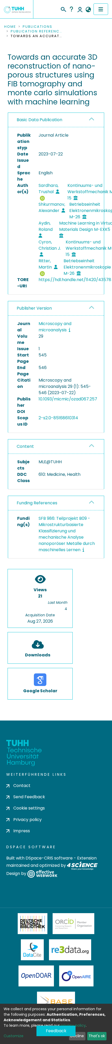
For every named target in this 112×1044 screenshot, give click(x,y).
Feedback (56, 1031)
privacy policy (73, 1025)
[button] (88, 10)
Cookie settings (29, 808)
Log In (80, 9)
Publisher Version (34, 308)
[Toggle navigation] (101, 9)
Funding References (37, 503)
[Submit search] (63, 8)
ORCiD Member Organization (73, 923)
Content (25, 446)
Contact (21, 786)
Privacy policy (27, 820)
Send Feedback (29, 797)
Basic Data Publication (39, 120)
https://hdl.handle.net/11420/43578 (75, 280)
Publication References (37, 31)
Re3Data (70, 950)
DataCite (32, 950)
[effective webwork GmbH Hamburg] (42, 873)
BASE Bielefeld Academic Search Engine (56, 1002)
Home (10, 26)
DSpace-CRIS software (49, 858)
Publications (37, 26)
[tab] (56, 120)
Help (71, 9)
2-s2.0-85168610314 (58, 418)
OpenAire (76, 976)
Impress (21, 831)
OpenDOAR (36, 976)
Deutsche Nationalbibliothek (32, 923)
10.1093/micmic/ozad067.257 (68, 399)
